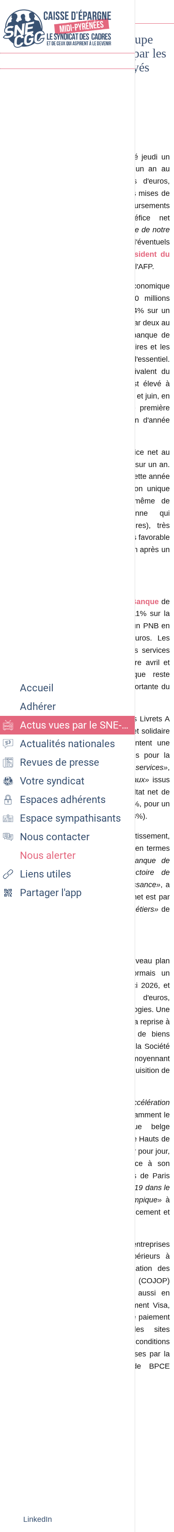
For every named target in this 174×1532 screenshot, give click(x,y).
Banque (146, 601)
